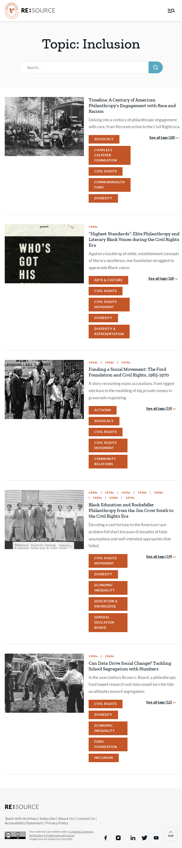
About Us (66, 818)
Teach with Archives (21, 818)
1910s (109, 492)
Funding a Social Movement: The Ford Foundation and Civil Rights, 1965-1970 (129, 372)
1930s (142, 492)
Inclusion (103, 758)
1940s (158, 492)
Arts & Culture (108, 280)
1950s (93, 362)
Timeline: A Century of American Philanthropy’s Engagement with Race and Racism (132, 105)
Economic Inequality (104, 587)
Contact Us (85, 818)
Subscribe (47, 818)
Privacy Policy (57, 823)
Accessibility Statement (24, 823)
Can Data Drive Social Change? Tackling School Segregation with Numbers (130, 666)
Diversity (103, 198)
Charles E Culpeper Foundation (105, 155)
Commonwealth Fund (109, 184)
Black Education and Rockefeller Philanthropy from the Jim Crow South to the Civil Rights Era (131, 510)
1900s (93, 492)
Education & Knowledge (106, 603)
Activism (102, 410)
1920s (125, 492)
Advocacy (104, 139)
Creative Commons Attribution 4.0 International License (61, 833)
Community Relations (105, 461)
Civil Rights (105, 171)
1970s (125, 362)
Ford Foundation (105, 744)
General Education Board (104, 622)
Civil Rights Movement (105, 304)
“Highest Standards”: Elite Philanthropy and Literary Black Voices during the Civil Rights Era (134, 239)
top (172, 837)
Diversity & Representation (109, 331)
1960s (93, 226)
